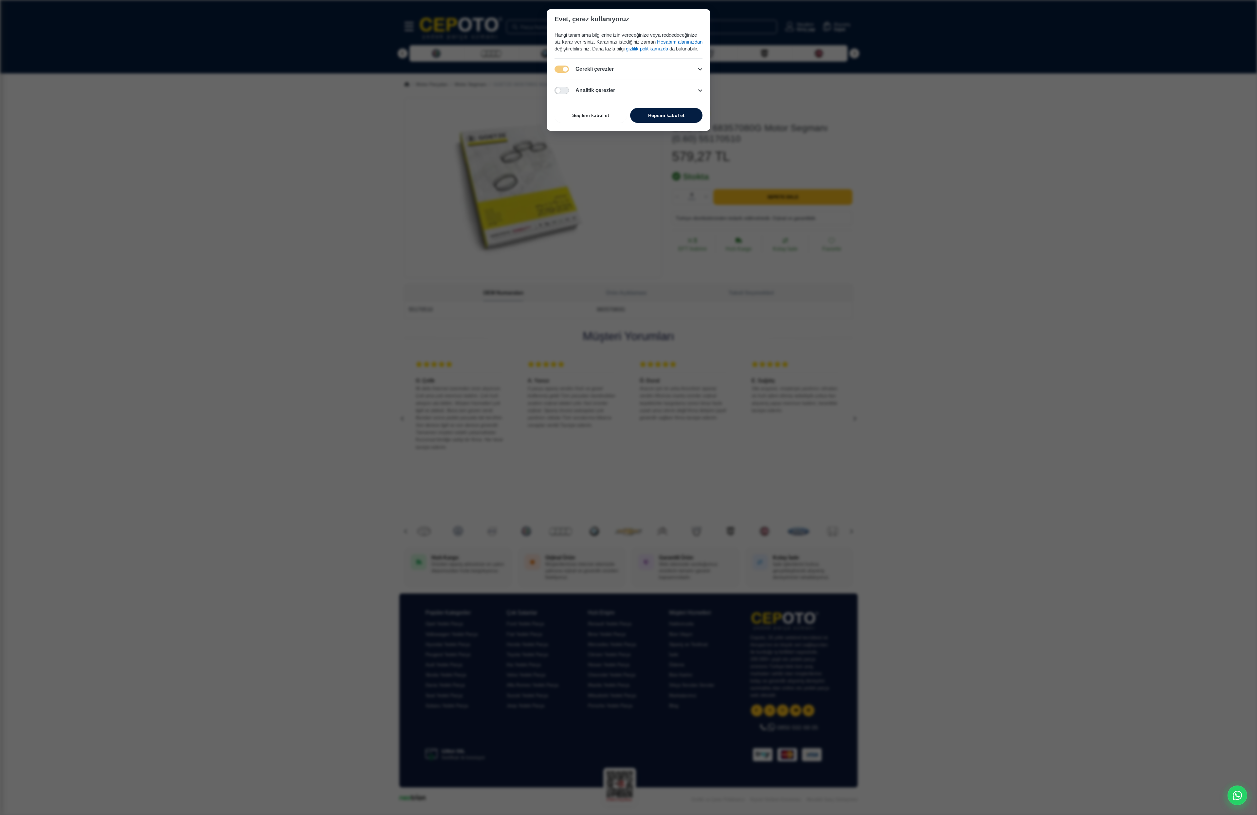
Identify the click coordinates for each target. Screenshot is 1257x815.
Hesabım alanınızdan (679, 42)
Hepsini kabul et (666, 115)
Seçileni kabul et (590, 115)
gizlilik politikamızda (647, 48)
